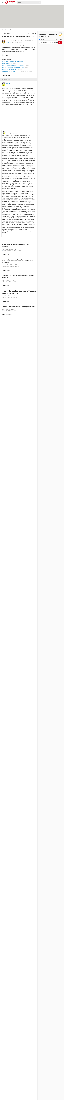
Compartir (6, 55)
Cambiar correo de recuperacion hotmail (13, 67)
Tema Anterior (6, 33)
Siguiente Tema (30, 33)
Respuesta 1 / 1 (6, 79)
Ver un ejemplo (58, 39)
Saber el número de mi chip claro (11, 71)
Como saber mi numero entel (9, 69)
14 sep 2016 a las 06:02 (17, 42)
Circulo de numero (7, 63)
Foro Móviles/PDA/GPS (27, 71)
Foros (6, 29)
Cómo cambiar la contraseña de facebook (13, 65)
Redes (11, 29)
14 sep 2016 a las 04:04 (11, 85)
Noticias (42, 39)
